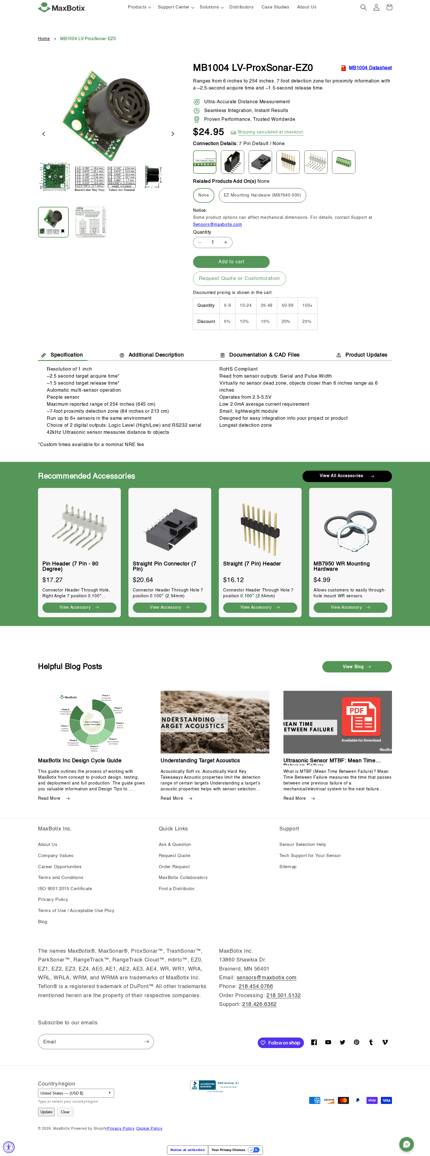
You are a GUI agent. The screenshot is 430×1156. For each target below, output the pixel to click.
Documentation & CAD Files (264, 355)
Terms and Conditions (60, 877)
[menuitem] (56, 222)
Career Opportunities (60, 867)
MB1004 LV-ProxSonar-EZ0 (88, 39)
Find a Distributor (177, 889)
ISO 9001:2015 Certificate (65, 889)
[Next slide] (173, 134)
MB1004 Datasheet (370, 68)
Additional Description (156, 355)
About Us (47, 844)
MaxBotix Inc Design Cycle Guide (80, 760)
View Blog (353, 667)
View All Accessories (341, 476)
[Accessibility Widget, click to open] (9, 1147)
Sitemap (288, 867)
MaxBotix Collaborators (183, 877)
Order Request (174, 867)
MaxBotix (61, 1129)
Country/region (56, 1084)
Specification (67, 355)
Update (46, 1112)
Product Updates (366, 355)
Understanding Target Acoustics (200, 760)
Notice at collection (188, 1150)
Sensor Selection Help (302, 844)
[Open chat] (406, 1144)
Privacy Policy (53, 899)
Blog (42, 922)
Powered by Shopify (89, 1129)
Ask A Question (175, 844)
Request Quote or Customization (239, 278)
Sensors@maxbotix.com (217, 225)
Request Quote (174, 856)
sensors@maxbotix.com (267, 977)
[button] (175, 7)
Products (137, 7)
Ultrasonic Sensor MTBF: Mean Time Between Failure (329, 760)
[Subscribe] (147, 1041)
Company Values (55, 856)
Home (44, 39)
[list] (215, 549)
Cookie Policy (149, 1129)
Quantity (202, 232)
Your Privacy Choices (228, 1150)
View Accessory (75, 607)
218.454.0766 (256, 986)
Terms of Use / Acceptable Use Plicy (76, 911)
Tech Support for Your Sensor (310, 856)
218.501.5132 (283, 995)
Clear (65, 1112)
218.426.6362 (259, 1004)
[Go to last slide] (44, 134)
